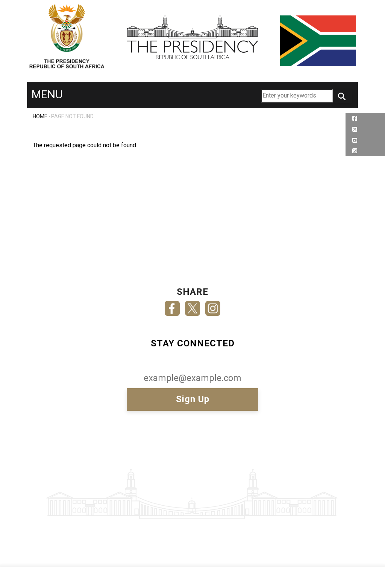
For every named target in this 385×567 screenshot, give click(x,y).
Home (40, 116)
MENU (47, 94)
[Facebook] (172, 305)
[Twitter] (192, 305)
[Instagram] (212, 305)
